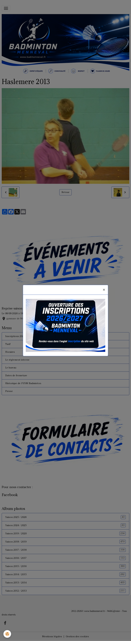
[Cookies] (7, 634)
